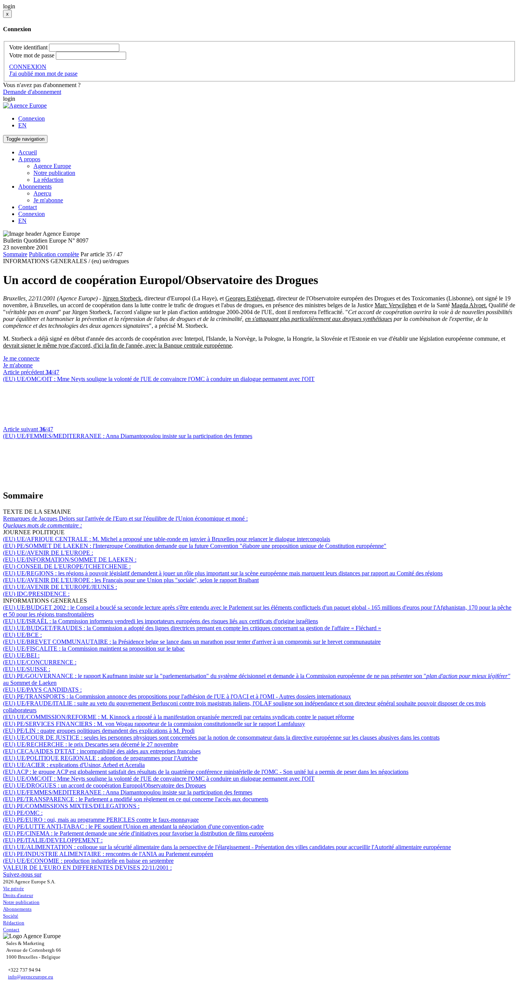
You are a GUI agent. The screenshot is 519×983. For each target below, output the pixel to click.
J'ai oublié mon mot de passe (43, 73)
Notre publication (54, 173)
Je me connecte (21, 358)
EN (22, 125)
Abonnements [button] (35, 186)
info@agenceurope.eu (30, 977)
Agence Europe (52, 166)
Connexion (31, 118)
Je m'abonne (48, 200)
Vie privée (13, 888)
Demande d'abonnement (32, 92)
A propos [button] (29, 159)
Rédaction (13, 923)
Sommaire (15, 254)
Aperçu (42, 193)
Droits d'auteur (18, 895)
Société (10, 916)
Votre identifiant (28, 47)
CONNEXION (27, 67)
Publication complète (54, 254)
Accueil (27, 152)
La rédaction (48, 179)
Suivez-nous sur (22, 874)
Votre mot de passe (31, 55)
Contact (27, 207)
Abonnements (17, 909)
